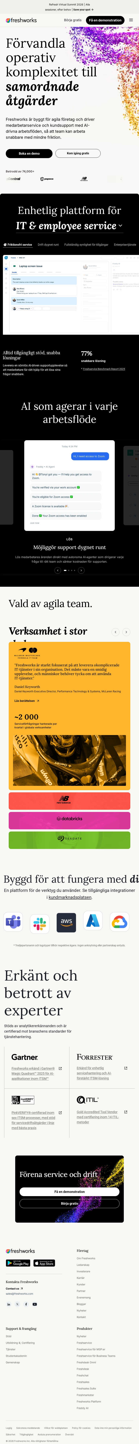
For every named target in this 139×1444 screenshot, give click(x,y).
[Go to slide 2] (68, 570)
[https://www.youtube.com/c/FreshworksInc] (35, 1304)
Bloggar (81, 1303)
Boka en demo (29, 153)
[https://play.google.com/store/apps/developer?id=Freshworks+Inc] (18, 1263)
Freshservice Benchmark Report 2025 (104, 369)
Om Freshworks (86, 1258)
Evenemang (84, 1297)
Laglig (9, 1428)
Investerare (83, 1271)
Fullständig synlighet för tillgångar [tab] (86, 244)
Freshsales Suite (86, 1388)
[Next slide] (81, 570)
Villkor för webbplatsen (56, 1428)
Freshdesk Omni (86, 1362)
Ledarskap (83, 1264)
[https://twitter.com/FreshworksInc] (17, 1304)
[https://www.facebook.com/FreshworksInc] (26, 1304)
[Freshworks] (34, 1251)
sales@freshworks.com (19, 1293)
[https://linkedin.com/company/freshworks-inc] (9, 1304)
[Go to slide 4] (74, 570)
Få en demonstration (105, 20)
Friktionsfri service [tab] (20, 244)
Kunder (81, 1284)
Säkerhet (10, 1434)
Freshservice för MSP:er (91, 1349)
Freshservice (84, 1342)
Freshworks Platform (89, 1401)
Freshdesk (83, 1368)
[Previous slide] (57, 570)
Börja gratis (69, 1203)
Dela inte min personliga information (113, 1428)
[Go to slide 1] (65, 570)
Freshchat (83, 1375)
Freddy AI (83, 1408)
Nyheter (81, 1310)
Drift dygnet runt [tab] (48, 244)
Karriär (81, 1277)
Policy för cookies (81, 1428)
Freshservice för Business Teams (96, 1355)
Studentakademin (16, 1355)
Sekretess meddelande (28, 1428)
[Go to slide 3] (71, 570)
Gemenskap (13, 1362)
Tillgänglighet (26, 1434)
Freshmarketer (85, 1394)
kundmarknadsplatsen (70, 897)
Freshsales (83, 1381)
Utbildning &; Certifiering (20, 1342)
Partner (81, 1290)
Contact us (12, 1288)
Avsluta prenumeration (49, 1434)
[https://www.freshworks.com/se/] (21, 20)
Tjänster (10, 1349)
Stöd (8, 1336)
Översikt (69, 1434)
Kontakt (81, 1317)
